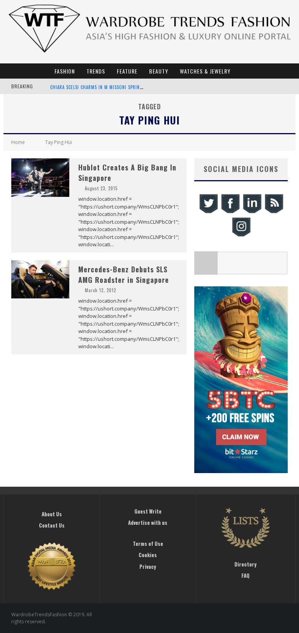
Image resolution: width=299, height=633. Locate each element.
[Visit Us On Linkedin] (252, 212)
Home (18, 142)
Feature (127, 71)
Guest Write (148, 511)
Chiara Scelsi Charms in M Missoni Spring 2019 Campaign (113, 87)
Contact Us (52, 525)
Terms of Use (148, 543)
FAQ (245, 575)
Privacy (147, 566)
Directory (245, 564)
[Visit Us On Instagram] (241, 235)
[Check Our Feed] (274, 212)
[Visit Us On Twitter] (208, 212)
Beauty (158, 71)
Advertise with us (147, 522)
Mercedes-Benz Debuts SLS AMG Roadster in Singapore (123, 274)
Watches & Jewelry (205, 71)
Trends (95, 71)
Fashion (65, 71)
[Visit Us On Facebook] (230, 212)
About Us (52, 514)
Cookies (148, 555)
